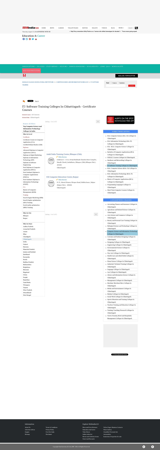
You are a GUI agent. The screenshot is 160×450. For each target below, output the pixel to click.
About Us (27, 427)
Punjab (25, 277)
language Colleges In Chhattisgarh (118, 269)
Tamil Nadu (26, 282)
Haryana (26, 247)
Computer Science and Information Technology (72, 82)
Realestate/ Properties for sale (112, 436)
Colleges (40, 66)
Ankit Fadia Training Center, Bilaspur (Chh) (64, 154)
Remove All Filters (29, 124)
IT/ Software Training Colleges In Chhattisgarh (122, 165)
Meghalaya (26, 267)
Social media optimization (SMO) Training (31, 206)
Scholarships (92, 66)
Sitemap (27, 434)
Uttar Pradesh (27, 290)
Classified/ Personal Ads (110, 432)
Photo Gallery (107, 429)
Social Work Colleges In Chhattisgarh (119, 297)
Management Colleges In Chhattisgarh (119, 280)
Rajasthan (26, 280)
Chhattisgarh (27, 239)
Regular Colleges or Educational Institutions (38, 82)
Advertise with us (43, 32)
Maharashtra (27, 264)
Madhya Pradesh (28, 262)
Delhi (25, 242)
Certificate (26, 137)
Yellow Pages (73, 28)
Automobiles (107, 434)
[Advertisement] (80, 13)
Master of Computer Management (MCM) (29, 191)
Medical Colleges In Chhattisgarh (118, 294)
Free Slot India (50, 432)
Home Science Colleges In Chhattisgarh (119, 261)
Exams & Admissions (77, 66)
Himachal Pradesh (29, 249)
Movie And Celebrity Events (91, 436)
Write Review (62, 157)
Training (25, 195)
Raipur (25, 218)
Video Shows (86, 432)
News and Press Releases (90, 427)
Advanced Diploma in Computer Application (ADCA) (33, 151)
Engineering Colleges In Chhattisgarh (119, 245)
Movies (85, 28)
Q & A (108, 66)
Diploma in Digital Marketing (32, 155)
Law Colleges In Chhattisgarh (116, 272)
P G (24, 187)
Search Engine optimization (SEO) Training (32, 201)
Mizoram (26, 270)
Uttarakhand (27, 292)
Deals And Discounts (89, 439)
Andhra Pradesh (28, 226)
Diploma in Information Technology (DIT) (30, 159)
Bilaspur (25, 216)
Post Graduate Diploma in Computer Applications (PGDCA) (31, 174)
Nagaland (26, 272)
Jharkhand (26, 254)
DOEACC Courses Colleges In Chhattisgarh (121, 157)
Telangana (26, 285)
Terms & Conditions (51, 427)
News (52, 28)
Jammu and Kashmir (29, 252)
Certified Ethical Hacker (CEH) (32, 145)
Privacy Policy (50, 429)
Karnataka (26, 257)
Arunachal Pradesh (29, 229)
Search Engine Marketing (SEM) (33, 198)
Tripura (25, 287)
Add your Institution (31, 70)
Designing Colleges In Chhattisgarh (118, 242)
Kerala (25, 259)
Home (44, 28)
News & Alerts (117, 66)
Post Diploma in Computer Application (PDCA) (31, 168)
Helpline (63, 66)
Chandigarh (26, 237)
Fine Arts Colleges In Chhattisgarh (118, 253)
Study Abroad (51, 66)
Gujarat (25, 244)
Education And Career (89, 429)
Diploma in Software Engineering (29, 164)
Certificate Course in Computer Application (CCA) (33, 141)
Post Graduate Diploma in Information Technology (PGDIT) (31, 182)
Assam (25, 231)
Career (61, 28)
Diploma (25, 147)
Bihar (24, 234)
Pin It (37, 101)
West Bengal (27, 295)
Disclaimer (49, 434)
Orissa (25, 275)
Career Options (28, 66)
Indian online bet (87, 434)
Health (95, 28)
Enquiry (27, 432)
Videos (104, 28)
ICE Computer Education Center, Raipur (62, 177)
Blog (113, 28)
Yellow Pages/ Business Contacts (113, 427)
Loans (102, 66)
